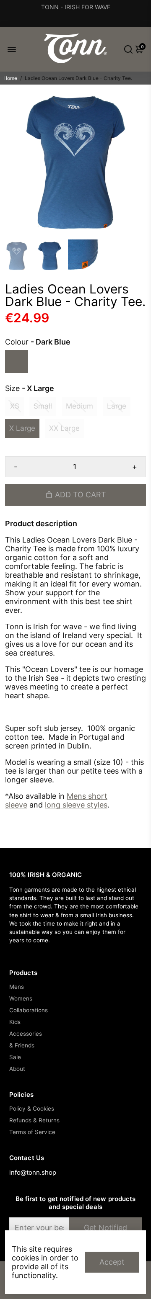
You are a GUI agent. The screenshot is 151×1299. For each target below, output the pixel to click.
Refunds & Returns (34, 1120)
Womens (20, 998)
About (17, 1068)
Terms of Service (32, 1132)
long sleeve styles (76, 804)
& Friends (21, 1045)
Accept (112, 1262)
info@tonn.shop (32, 1172)
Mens (16, 986)
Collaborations (28, 1010)
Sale (15, 1057)
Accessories (25, 1033)
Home (10, 78)
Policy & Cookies (31, 1108)
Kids (15, 1022)
